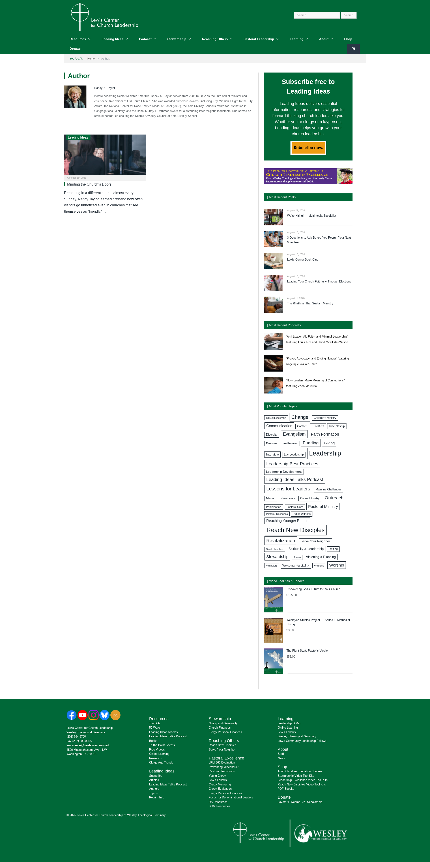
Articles (154, 780)
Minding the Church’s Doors (89, 184)
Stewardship (176, 39)
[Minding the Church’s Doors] (105, 156)
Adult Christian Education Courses (300, 771)
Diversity (271, 434)
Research (155, 758)
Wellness (319, 565)
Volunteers (271, 565)
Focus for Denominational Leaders (231, 797)
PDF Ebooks (286, 788)
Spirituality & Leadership (306, 549)
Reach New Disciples (296, 530)
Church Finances (220, 727)
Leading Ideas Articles (163, 732)
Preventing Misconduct (224, 767)
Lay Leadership (294, 454)
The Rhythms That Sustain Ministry (310, 303)
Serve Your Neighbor (315, 541)
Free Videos (157, 749)
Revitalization (280, 540)
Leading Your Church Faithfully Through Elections (319, 281)
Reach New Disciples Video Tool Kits (302, 784)
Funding (311, 443)
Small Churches (274, 549)
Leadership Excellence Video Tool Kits (303, 780)
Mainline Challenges (329, 489)
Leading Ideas (112, 39)
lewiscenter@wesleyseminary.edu (88, 745)
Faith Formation (325, 434)
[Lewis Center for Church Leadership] (104, 16)
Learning (296, 39)
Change (299, 417)
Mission (270, 498)
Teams (297, 557)
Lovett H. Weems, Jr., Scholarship (300, 802)
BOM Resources (219, 806)
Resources (78, 39)
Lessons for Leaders (288, 489)
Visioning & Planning (321, 557)
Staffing (333, 549)
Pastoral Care (294, 507)
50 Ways (155, 727)
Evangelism (294, 434)
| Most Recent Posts (281, 197)
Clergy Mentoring (220, 784)
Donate (75, 48)
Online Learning (159, 753)
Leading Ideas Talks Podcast (294, 479)
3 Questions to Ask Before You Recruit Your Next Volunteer (319, 240)
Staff (281, 753)
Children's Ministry (325, 418)
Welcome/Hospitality (295, 565)
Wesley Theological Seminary (86, 732)
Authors (154, 788)
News (281, 758)
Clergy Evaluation (220, 788)
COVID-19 (318, 426)
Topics (153, 793)
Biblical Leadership (276, 418)
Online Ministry (310, 498)
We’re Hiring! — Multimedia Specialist (311, 215)
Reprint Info (156, 797)
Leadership (325, 453)
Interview (272, 454)
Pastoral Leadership (258, 39)
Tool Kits (155, 723)
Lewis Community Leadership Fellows (302, 740)
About (324, 39)
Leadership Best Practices (292, 463)
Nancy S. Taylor (104, 88)
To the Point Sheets (162, 745)
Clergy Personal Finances (225, 732)
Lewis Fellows (218, 780)
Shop (348, 39)
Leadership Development (284, 471)
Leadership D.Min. (289, 723)
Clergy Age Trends (161, 762)
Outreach (334, 497)
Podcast (145, 39)
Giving (329, 443)
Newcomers (288, 498)
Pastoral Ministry (323, 506)
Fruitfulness (290, 443)
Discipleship (337, 426)
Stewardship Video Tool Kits (296, 775)
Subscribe (155, 775)
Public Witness (302, 513)
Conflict (301, 426)
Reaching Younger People (287, 521)
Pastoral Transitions (277, 514)
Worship (336, 565)
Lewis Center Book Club (302, 259)
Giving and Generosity (223, 723)
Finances (271, 443)
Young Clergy (217, 775)
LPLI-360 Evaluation (222, 762)
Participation (273, 507)
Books (153, 740)
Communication (279, 426)
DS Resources (218, 802)
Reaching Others (215, 39)
